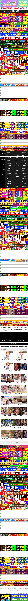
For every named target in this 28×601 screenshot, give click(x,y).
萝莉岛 (24, 176)
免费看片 (3, 185)
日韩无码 (24, 186)
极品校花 (9, 186)
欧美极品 (17, 155)
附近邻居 (9, 163)
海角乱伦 (17, 181)
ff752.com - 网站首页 (11, 11)
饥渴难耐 (17, 163)
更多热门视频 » (23, 349)
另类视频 (24, 160)
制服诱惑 (24, 181)
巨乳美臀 (24, 157)
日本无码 (24, 152)
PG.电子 (23, 346)
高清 (18, 340)
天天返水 (24, 170)
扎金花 (16, 170)
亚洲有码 (9, 155)
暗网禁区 (9, 181)
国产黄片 (9, 178)
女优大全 (17, 176)
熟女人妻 (17, 178)
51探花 (24, 173)
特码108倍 (14, 346)
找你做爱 (24, 163)
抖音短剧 (9, 173)
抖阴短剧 (17, 186)
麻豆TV (16, 173)
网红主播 (17, 152)
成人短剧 (24, 184)
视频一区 (3, 153)
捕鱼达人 (9, 168)
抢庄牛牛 (17, 168)
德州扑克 (24, 168)
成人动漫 (24, 155)
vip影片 (5, 346)
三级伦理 (9, 157)
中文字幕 (17, 157)
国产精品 (9, 152)
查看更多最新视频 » (14, 442)
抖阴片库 (3, 180)
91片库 (9, 176)
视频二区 (3, 159)
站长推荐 (3, 164)
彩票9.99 (9, 170)
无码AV (2, 174)
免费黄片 (24, 178)
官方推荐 (3, 169)
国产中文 (9, 184)
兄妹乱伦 (17, 184)
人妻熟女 (9, 160)
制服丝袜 (17, 160)
